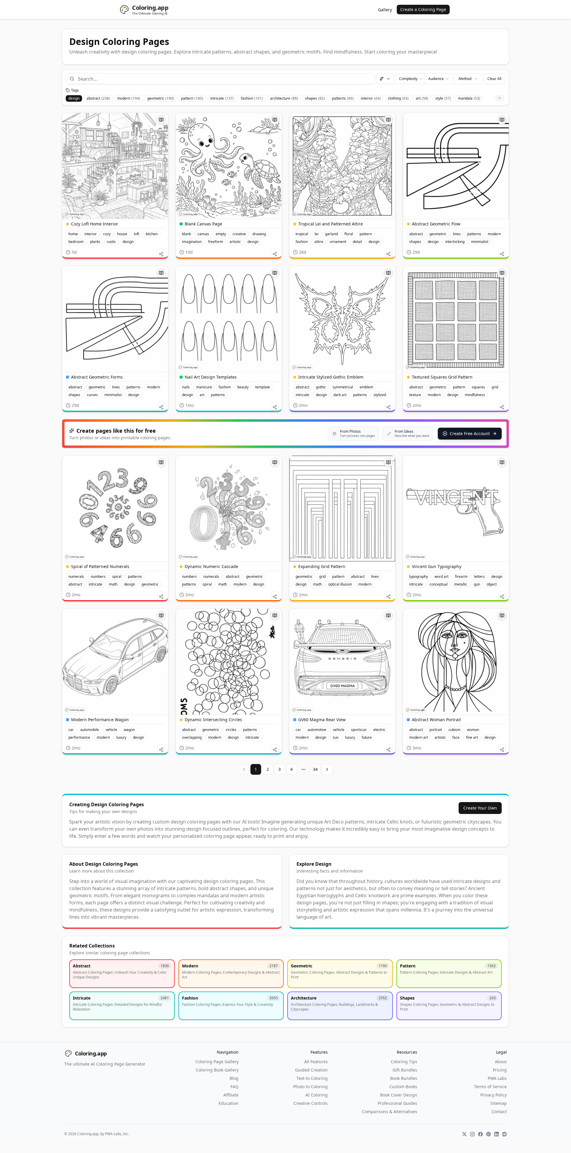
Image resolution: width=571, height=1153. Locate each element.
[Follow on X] (464, 1134)
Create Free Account (470, 433)
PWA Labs (497, 1078)
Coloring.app (91, 1053)
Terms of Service (490, 1086)
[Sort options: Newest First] (385, 78)
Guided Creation (311, 1070)
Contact (499, 1111)
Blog (234, 1078)
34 (315, 769)
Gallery (385, 9)
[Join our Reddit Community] (504, 1134)
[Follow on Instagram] (472, 1134)
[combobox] (224, 79)
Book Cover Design (398, 1095)
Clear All (494, 78)
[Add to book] (161, 120)
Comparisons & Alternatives (389, 1111)
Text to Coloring (312, 1078)
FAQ (234, 1086)
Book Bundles (403, 1078)
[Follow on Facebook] (480, 1134)
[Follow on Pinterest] (488, 1134)
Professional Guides (397, 1103)
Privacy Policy (493, 1095)
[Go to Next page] (327, 769)
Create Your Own (480, 808)
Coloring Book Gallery (217, 1070)
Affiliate (231, 1095)
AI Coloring (316, 1095)
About (501, 1061)
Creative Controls (311, 1103)
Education (229, 1103)
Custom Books (403, 1086)
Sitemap (498, 1103)
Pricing (500, 1070)
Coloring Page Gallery (217, 1061)
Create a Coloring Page (423, 9)
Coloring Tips (404, 1061)
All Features (316, 1061)
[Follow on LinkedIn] (496, 1134)
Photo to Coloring (310, 1086)
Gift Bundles (405, 1070)
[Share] (161, 254)
